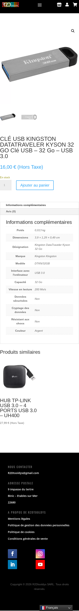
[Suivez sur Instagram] (40, 553)
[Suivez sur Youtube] (40, 564)
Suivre (25, 553)
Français (51, 607)
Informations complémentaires (26, 205)
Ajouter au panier (34, 185)
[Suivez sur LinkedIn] (12, 564)
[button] (72, 30)
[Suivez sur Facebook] (12, 553)
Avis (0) (11, 211)
